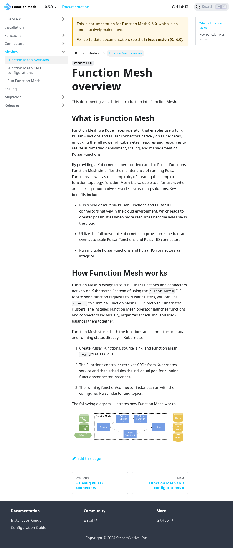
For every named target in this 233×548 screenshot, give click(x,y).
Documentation (75, 6)
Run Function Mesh (24, 80)
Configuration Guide (28, 527)
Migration (13, 97)
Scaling (11, 88)
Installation (14, 27)
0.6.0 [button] (49, 6)
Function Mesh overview (28, 59)
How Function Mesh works (212, 36)
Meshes (11, 51)
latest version (156, 39)
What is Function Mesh (210, 25)
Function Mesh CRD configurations (24, 70)
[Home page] (76, 53)
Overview (13, 19)
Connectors (15, 43)
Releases (12, 105)
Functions (13, 35)
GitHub (178, 6)
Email (88, 520)
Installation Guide (26, 520)
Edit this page (89, 458)
